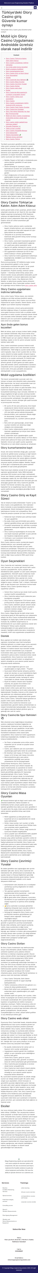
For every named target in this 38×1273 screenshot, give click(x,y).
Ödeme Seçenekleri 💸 (13, 135)
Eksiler (8, 90)
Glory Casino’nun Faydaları (15, 109)
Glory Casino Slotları (13, 86)
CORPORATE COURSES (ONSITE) (28, 1202)
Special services (7, 1195)
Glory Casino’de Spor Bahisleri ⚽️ (17, 80)
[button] (35, 7)
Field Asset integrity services (8, 1200)
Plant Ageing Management (10, 1215)
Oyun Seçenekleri (11, 75)
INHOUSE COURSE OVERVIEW (28, 1192)
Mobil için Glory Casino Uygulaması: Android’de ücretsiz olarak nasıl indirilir (18, 118)
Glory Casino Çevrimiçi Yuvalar (16, 84)
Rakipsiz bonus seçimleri (14, 137)
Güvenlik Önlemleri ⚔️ (13, 126)
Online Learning (25, 1188)
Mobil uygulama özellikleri (14, 69)
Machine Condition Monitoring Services (8, 1189)
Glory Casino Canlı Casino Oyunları (17, 107)
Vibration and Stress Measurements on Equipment (10, 1221)
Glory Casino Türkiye (13, 139)
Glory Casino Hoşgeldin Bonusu (16, 130)
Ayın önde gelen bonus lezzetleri (17, 67)
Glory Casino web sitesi (14, 88)
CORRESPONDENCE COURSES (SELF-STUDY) (28, 1197)
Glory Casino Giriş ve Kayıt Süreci (17, 73)
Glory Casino (10, 101)
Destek (8, 77)
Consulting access (8, 1205)
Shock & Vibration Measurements (9, 1210)
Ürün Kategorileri (11, 133)
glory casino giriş (31, 285)
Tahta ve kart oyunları (13, 128)
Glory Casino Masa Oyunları (15, 82)
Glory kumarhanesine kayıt (15, 71)
